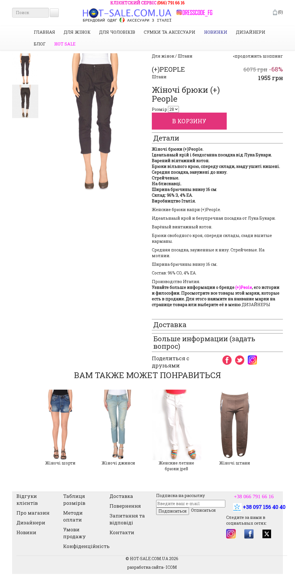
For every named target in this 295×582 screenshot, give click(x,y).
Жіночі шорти (60, 463)
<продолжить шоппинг (258, 56)
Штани (159, 76)
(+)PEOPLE (168, 69)
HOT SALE (64, 44)
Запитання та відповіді (127, 519)
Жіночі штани (234, 463)
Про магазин (33, 512)
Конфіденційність (86, 546)
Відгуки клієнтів (27, 499)
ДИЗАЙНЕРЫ (256, 304)
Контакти (121, 532)
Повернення (125, 506)
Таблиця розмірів (74, 499)
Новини (26, 532)
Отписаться (203, 510)
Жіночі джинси (118, 463)
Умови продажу (74, 533)
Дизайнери (250, 32)
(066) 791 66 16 (171, 2)
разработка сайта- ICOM (152, 567)
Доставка (121, 496)
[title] (25, 69)
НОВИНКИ (215, 32)
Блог (40, 44)
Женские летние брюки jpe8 (176, 465)
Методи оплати (73, 516)
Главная (44, 32)
